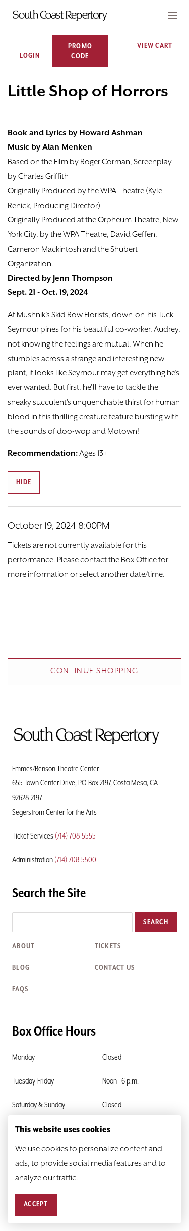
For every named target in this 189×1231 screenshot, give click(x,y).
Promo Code (80, 51)
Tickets (108, 946)
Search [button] (155, 922)
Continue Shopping (94, 671)
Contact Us (115, 968)
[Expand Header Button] (172, 15)
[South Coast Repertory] (94, 15)
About (23, 946)
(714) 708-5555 (75, 836)
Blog (21, 968)
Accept (36, 1204)
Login (30, 56)
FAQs (20, 989)
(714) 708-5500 (75, 860)
